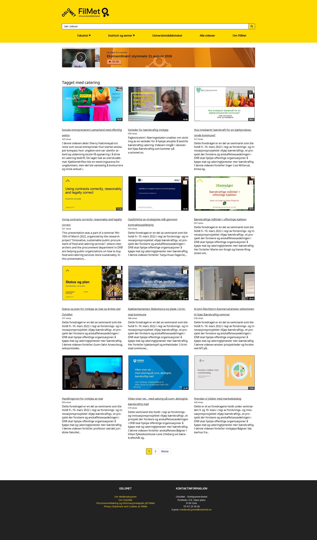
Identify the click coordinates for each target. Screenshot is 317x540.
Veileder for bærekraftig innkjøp (148, 130)
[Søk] (251, 26)
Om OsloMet (125, 500)
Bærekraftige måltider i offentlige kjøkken (220, 219)
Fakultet (82, 35)
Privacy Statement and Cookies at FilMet (125, 506)
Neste (165, 451)
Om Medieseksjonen (125, 496)
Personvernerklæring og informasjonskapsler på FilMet (125, 503)
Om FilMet (239, 35)
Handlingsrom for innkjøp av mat (82, 398)
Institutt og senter (120, 35)
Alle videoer (207, 35)
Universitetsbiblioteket (167, 35)
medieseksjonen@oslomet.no (195, 509)
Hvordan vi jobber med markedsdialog (217, 398)
